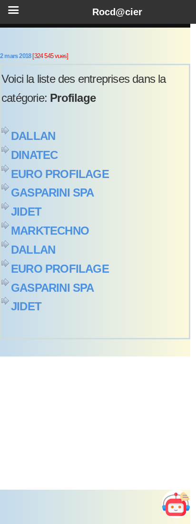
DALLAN (33, 135)
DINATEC (34, 154)
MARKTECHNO (50, 230)
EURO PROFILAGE (60, 174)
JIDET (26, 211)
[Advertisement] (95, 423)
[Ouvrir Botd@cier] (176, 504)
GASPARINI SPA (52, 192)
